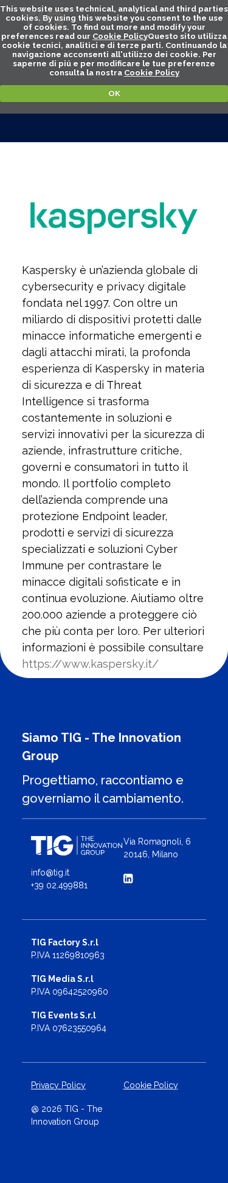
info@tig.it (50, 872)
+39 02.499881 (59, 885)
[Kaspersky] (114, 218)
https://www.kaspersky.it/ (90, 663)
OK (114, 93)
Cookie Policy (120, 36)
